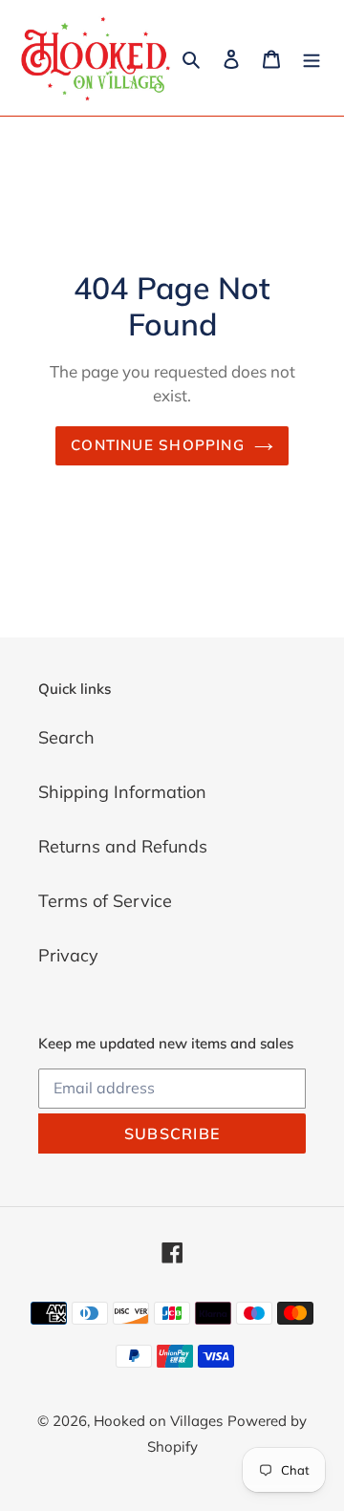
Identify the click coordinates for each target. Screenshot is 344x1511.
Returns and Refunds (122, 846)
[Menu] (311, 57)
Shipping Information (122, 792)
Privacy (68, 955)
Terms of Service (105, 901)
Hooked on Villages (158, 1421)
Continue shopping (158, 445)
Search (66, 737)
